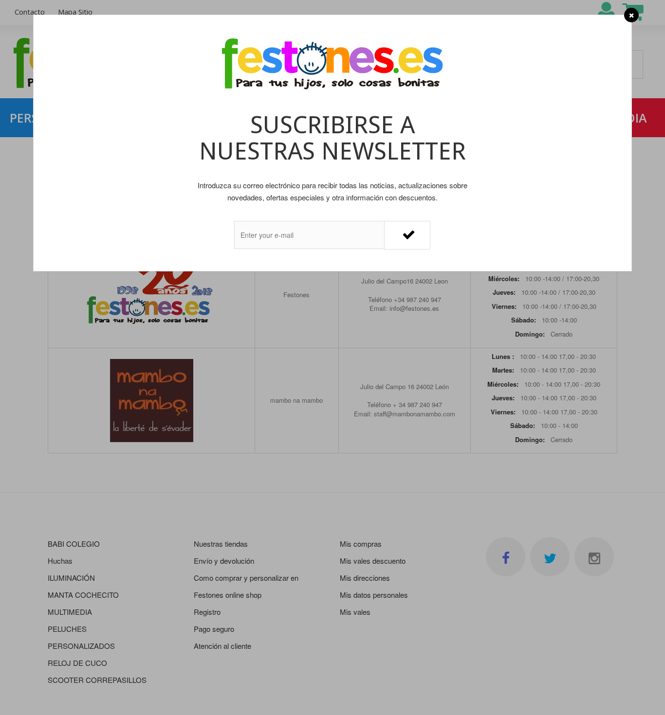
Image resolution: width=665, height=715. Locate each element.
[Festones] (332, 64)
